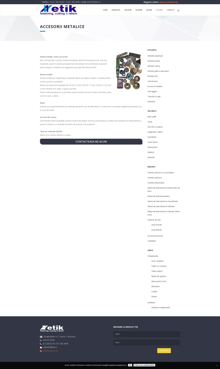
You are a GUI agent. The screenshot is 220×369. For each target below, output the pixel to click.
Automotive (152, 147)
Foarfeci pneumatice (156, 183)
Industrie (151, 157)
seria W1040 (156, 225)
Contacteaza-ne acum (91, 141)
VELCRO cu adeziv (155, 127)
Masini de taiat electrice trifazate (161, 206)
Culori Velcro (153, 142)
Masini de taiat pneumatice (159, 196)
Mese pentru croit (158, 281)
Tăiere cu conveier (159, 266)
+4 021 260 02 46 (56, 2)
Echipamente (153, 256)
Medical (151, 152)
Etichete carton (154, 66)
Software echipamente (160, 307)
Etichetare (155, 286)
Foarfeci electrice (155, 177)
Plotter (154, 296)
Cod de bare (153, 81)
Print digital (152, 91)
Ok (130, 365)
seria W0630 (156, 230)
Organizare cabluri (155, 132)
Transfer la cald (154, 96)
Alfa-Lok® (152, 116)
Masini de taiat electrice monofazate (163, 201)
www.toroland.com (168, 2)
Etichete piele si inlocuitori (158, 71)
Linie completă (157, 261)
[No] (217, 365)
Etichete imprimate (155, 56)
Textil (150, 122)
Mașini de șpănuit (158, 276)
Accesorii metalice (155, 86)
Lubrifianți (152, 241)
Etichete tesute (154, 61)
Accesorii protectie (155, 236)
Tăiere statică (157, 271)
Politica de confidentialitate (144, 365)
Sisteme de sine (154, 220)
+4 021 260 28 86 (72, 2)
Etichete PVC (153, 76)
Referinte (151, 101)
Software (151, 302)
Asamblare (152, 137)
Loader (154, 291)
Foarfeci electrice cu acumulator (161, 172)
